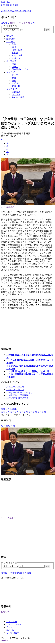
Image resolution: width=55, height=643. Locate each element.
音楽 (14, 78)
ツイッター (11, 621)
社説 (14, 64)
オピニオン (11, 61)
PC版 (19, 573)
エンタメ (10, 72)
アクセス (16, 92)
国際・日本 (17, 50)
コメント (16, 94)
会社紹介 (5, 573)
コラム (15, 66)
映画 (14, 80)
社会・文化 (17, 55)
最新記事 (10, 39)
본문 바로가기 (7, 2)
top (2, 640)
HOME (9, 36)
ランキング (11, 89)
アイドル (16, 83)
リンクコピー (12, 633)
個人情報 (26, 573)
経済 (14, 47)
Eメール (10, 630)
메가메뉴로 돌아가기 (20, 23)
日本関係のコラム (20, 69)
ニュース (10, 41)
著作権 (13, 573)
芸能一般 (16, 86)
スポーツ (16, 58)
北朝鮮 (15, 53)
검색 (47, 30)
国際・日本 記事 (9, 409)
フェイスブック (13, 624)
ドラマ (15, 75)
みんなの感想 (18, 97)
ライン (9, 627)
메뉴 (6, 640)
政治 (14, 44)
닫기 (32, 23)
